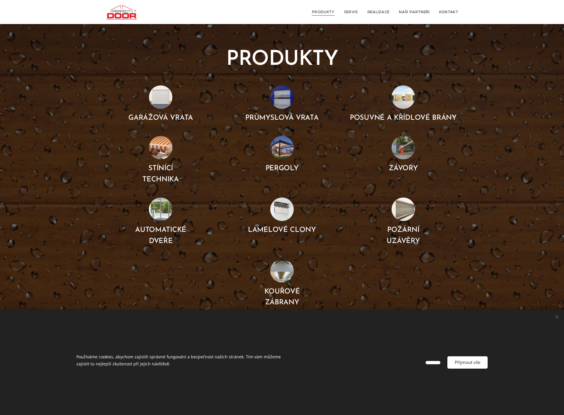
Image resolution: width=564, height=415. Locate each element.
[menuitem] (324, 12)
